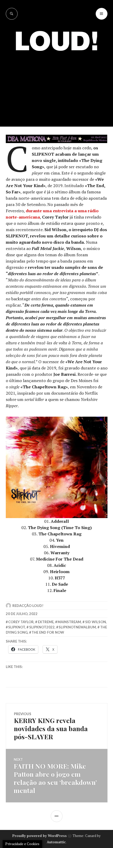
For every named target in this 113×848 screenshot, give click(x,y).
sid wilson (95, 622)
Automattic (56, 842)
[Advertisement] (56, 85)
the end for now (48, 632)
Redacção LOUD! (27, 606)
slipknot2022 (42, 627)
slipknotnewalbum (77, 627)
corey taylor (21, 622)
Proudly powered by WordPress (39, 835)
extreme (46, 622)
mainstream (69, 622)
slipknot (16, 627)
